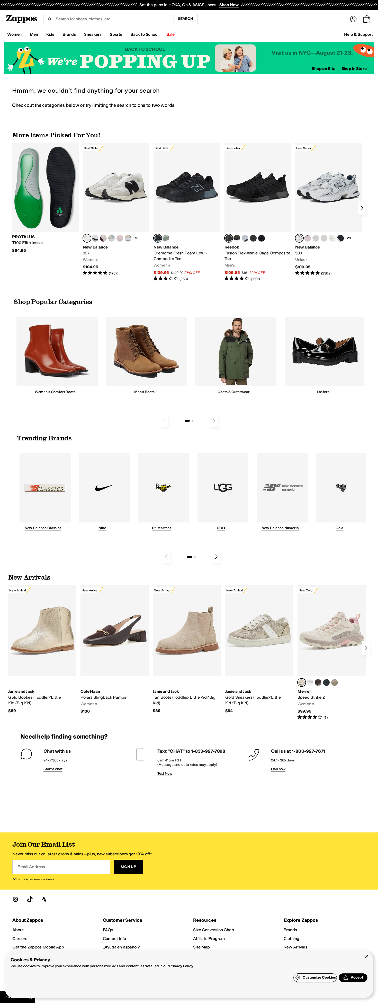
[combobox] (108, 19)
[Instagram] (15, 899)
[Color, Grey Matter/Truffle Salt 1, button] (324, 238)
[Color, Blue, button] (253, 238)
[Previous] (164, 420)
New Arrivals (295, 947)
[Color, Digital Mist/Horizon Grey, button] (95, 238)
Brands (290, 929)
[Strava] (44, 899)
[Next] (362, 208)
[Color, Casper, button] (310, 682)
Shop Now (229, 4)
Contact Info (114, 938)
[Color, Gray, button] (245, 238)
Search (185, 18)
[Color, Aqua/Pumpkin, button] (166, 238)
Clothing (292, 938)
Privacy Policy (181, 966)
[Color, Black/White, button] (261, 238)
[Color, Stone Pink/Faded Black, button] (307, 238)
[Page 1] (187, 421)
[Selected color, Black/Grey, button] (158, 238)
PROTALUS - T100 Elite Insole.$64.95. (45, 198)
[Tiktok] (29, 899)
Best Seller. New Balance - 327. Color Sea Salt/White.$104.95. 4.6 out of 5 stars (116, 209)
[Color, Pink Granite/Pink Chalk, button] (120, 238)
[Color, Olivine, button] (318, 682)
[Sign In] (353, 19)
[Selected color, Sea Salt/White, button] (87, 238)
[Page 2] (192, 421)
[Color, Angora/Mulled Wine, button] (103, 238)
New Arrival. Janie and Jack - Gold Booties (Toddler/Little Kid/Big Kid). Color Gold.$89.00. (42, 649)
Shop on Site (323, 68)
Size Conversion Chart (214, 929)
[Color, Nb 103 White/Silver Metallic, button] (316, 238)
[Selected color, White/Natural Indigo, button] (299, 238)
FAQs (108, 929)
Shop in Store (354, 68)
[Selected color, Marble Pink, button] (302, 682)
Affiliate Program (209, 938)
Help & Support (358, 34)
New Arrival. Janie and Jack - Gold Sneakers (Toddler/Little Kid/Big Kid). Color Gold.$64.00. (259, 649)
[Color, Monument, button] (326, 682)
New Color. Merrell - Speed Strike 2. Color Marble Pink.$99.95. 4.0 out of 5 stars (332, 652)
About (18, 929)
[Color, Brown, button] (237, 238)
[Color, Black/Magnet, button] (340, 238)
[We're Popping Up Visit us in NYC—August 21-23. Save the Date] (189, 58)
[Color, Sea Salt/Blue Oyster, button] (332, 238)
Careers (19, 938)
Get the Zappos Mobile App (38, 947)
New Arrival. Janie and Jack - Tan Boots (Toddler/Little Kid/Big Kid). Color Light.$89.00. (187, 649)
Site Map (201, 947)
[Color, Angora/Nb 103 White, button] (111, 238)
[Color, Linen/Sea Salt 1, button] (128, 238)
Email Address (31, 866)
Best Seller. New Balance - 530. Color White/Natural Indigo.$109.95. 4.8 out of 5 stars (328, 209)
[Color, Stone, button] (334, 682)
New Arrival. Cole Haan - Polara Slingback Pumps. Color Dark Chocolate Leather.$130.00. (114, 649)
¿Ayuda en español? (121, 947)
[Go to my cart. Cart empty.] (367, 19)
